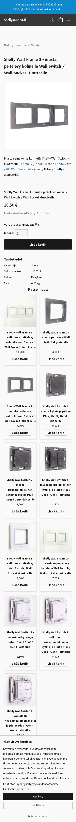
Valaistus (37, 45)
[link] (38, 815)
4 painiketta (63, 164)
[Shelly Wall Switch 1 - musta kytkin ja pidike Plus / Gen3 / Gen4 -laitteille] (56, 385)
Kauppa (20, 45)
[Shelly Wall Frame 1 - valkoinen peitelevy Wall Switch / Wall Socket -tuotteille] (20, 537)
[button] (15, 20)
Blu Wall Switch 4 (18, 169)
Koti (7, 45)
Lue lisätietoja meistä (16, 789)
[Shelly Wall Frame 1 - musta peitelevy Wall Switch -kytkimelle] (56, 311)
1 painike (26, 164)
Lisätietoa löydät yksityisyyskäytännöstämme (31, 784)
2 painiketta (43, 164)
